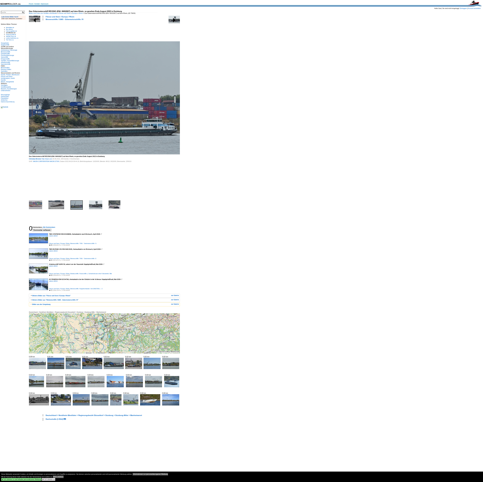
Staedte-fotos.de (11, 36)
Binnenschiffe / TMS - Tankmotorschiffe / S (83, 243)
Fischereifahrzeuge (7, 55)
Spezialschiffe (5, 64)
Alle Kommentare (49, 227)
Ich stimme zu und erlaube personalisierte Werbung (21, 479)
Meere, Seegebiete (7, 82)
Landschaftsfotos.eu (12, 38)
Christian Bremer (35, 159)
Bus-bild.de (9, 29)
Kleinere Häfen (6, 69)
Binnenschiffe (5, 52)
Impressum (44, 4)
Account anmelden (474, 8)
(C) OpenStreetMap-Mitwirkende (167, 352)
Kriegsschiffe (5, 59)
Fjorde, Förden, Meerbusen (10, 75)
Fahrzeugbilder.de (11, 31)
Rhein (81, 13)
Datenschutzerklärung (7, 102)
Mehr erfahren (58, 477)
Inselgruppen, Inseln (8, 78)
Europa (74, 13)
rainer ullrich (53, 236)
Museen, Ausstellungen (9, 89)
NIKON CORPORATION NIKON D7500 (46, 161)
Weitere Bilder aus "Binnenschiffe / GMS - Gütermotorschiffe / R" (55, 300)
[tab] (104, 296)
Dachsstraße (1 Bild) (54, 419)
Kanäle (3, 80)
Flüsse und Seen (64, 13)
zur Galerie (175, 295)
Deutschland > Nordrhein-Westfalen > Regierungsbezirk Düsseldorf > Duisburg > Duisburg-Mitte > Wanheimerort (67, 312)
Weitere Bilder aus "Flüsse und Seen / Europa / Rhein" (51, 296)
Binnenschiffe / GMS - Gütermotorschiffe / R (64, 19)
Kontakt (37, 4)
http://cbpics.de (47, 159)
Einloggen (463, 8)
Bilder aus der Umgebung (41, 304)
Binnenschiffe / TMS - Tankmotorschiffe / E (83, 258)
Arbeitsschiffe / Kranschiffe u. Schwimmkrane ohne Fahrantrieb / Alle (91, 273)
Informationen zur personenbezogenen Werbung (150, 474)
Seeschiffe (4, 57)
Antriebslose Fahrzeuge (9, 50)
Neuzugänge (5, 95)
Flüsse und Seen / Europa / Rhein (60, 17)
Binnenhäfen (5, 68)
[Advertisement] (74, 30)
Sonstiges (4, 85)
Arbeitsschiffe (5, 62)
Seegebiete (5, 43)
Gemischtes (5, 96)
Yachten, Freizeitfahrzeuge (10, 61)
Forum (31, 4)
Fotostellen (4, 98)
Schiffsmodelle (6, 87)
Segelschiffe (5, 45)
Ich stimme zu (48, 479)
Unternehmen (5, 90)
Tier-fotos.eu (10, 40)
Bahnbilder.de (10, 27)
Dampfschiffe (5, 54)
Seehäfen (4, 71)
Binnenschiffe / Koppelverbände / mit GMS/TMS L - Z (86, 288)
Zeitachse (4, 100)
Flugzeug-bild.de (11, 34)
